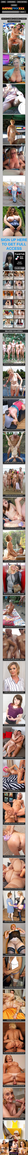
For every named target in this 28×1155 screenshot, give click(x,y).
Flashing (17, 18)
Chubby (10, 18)
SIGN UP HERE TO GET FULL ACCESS (14, 244)
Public (10, 21)
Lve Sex (14, 5)
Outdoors (17, 21)
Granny (23, 18)
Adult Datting (22, 1)
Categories (11, 1)
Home (3, 1)
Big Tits (4, 18)
